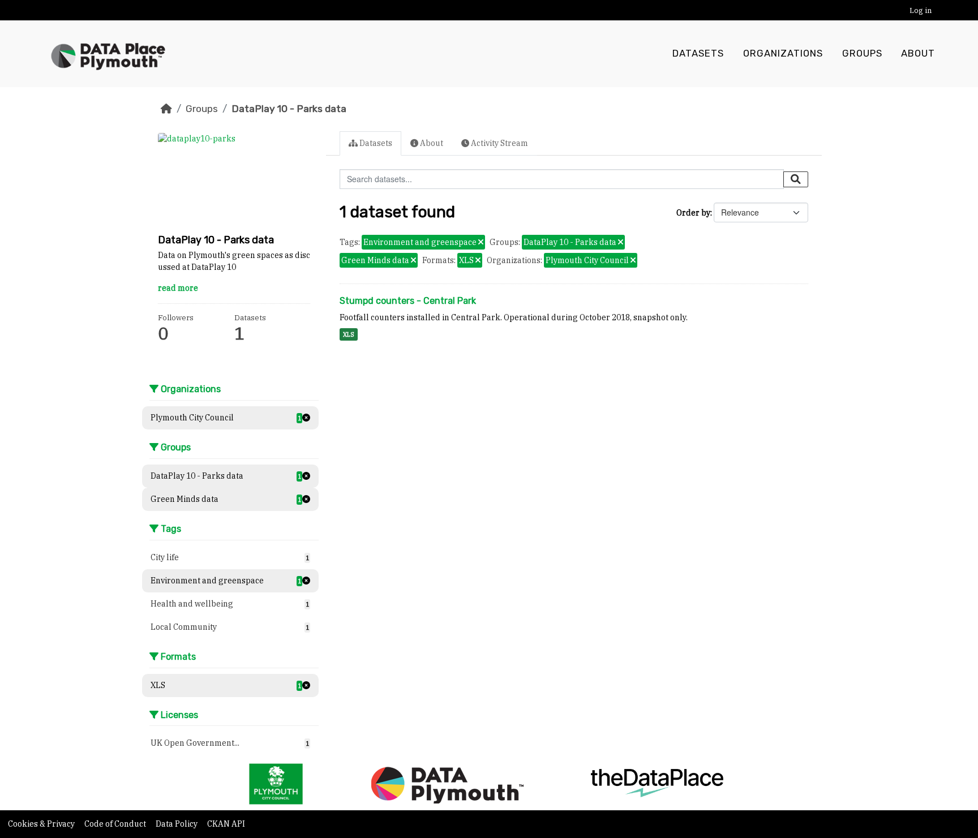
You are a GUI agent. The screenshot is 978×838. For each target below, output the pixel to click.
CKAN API (226, 824)
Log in (921, 10)
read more (178, 288)
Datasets (698, 53)
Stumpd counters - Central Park (408, 300)
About (918, 53)
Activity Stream (498, 143)
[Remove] (480, 243)
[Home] (166, 108)
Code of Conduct (116, 824)
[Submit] (795, 179)
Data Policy (177, 824)
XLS (348, 334)
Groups (862, 53)
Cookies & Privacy (42, 824)
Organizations (783, 53)
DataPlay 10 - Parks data (288, 108)
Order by (693, 213)
